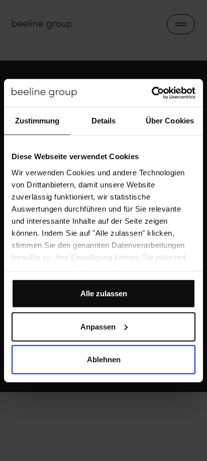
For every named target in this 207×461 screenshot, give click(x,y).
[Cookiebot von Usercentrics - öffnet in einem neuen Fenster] (151, 92)
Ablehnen (104, 359)
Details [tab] (103, 120)
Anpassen (98, 326)
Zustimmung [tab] (37, 120)
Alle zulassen (103, 293)
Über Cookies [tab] (170, 120)
